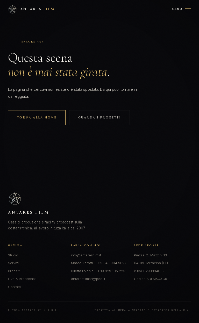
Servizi (13, 263)
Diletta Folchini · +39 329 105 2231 (98, 271)
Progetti (14, 271)
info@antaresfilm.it (86, 255)
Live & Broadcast (22, 279)
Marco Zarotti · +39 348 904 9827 (98, 263)
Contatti (14, 287)
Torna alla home (36, 118)
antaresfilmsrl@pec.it (88, 279)
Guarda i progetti (99, 118)
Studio (13, 255)
